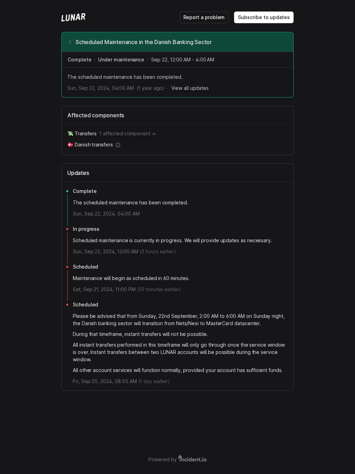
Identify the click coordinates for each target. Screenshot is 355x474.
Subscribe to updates (264, 17)
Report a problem (204, 17)
